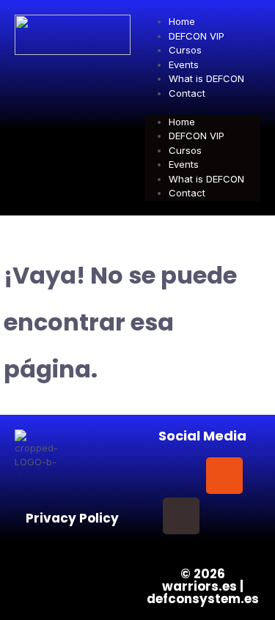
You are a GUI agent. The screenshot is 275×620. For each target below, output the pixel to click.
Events (184, 64)
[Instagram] (224, 475)
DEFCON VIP (196, 36)
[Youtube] (224, 516)
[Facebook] (181, 475)
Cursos (185, 50)
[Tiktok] (181, 516)
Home (182, 21)
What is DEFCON (206, 78)
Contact (187, 93)
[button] (203, 107)
